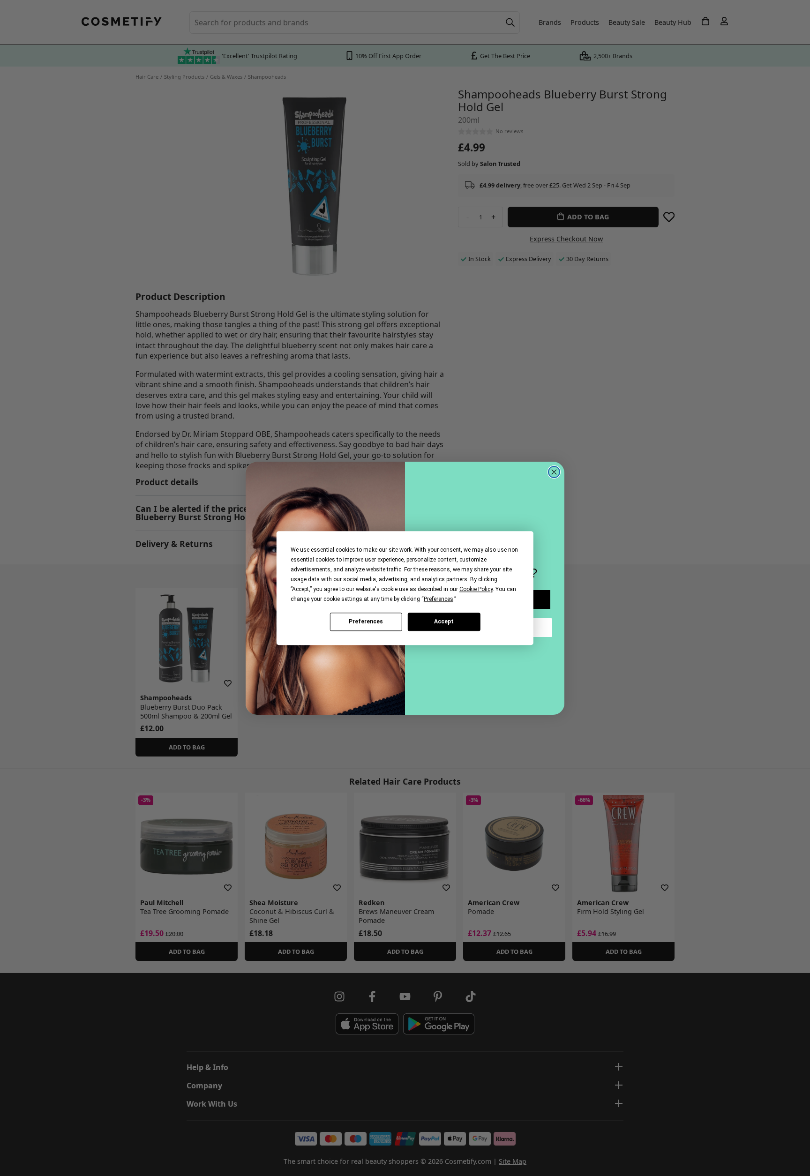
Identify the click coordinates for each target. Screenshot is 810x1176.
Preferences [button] (438, 599)
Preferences (366, 621)
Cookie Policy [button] (476, 589)
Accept (444, 621)
